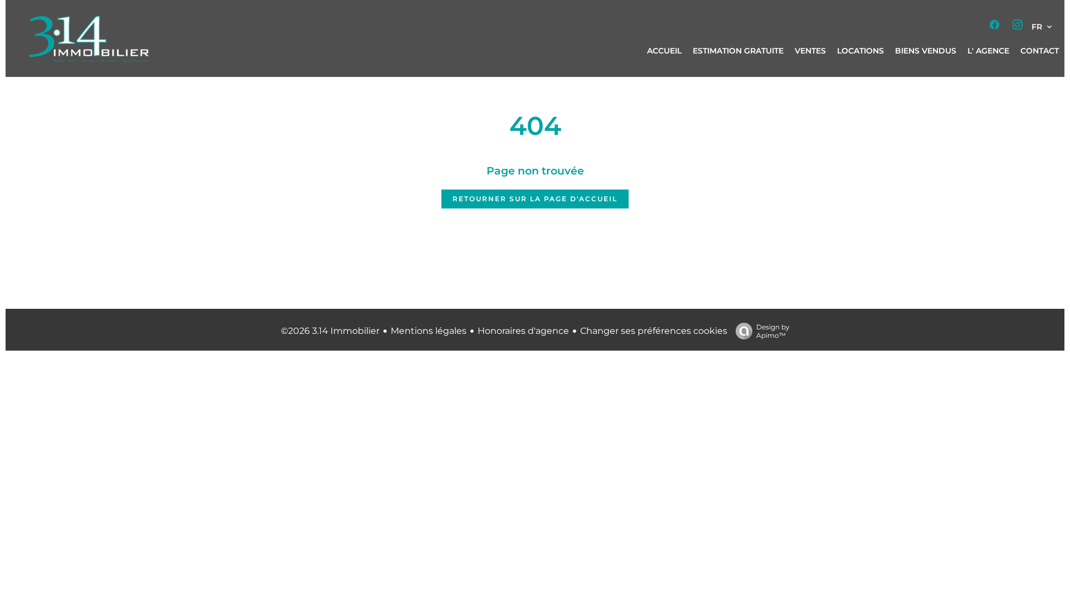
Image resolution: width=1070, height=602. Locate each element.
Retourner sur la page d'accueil (535, 199)
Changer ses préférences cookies (653, 331)
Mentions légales (428, 331)
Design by (773, 331)
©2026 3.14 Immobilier (330, 331)
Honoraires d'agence (523, 331)
